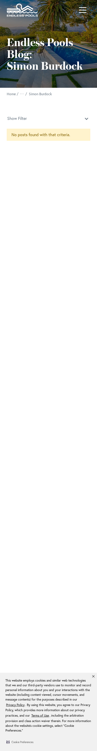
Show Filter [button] (17, 118)
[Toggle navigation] (82, 10)
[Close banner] (93, 676)
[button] (19, 742)
